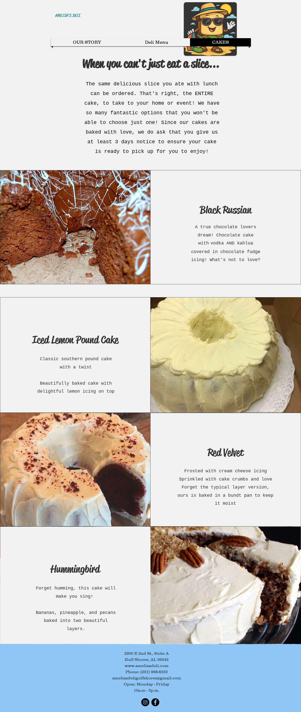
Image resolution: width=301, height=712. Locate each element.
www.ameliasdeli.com (147, 665)
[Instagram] (145, 702)
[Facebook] (155, 702)
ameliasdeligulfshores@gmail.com (146, 678)
